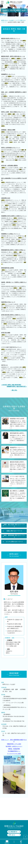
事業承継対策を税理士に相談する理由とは (13, 250)
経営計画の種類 (5, 332)
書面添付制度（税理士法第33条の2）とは (13, 56)
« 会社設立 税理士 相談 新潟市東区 (11, 385)
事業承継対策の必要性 (7, 268)
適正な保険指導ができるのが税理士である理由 (14, 179)
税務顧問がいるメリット (8, 74)
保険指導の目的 (5, 198)
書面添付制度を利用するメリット (10, 38)
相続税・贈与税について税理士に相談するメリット (14, 283)
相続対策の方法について (8, 302)
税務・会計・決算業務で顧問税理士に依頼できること (14, 93)
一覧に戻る (14, 390)
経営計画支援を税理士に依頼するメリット (13, 315)
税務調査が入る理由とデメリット (10, 234)
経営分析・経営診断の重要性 (9, 165)
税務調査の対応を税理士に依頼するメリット (14, 216)
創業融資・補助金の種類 (8, 130)
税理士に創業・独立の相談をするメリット (13, 112)
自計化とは (4, 365)
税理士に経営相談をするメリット (10, 147)
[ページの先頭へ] (25, 837)
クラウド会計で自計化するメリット (11, 347)
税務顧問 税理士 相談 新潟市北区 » (17, 386)
